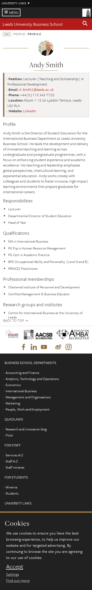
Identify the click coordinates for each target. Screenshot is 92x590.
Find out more (18, 580)
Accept (14, 567)
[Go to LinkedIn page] (34, 347)
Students (12, 493)
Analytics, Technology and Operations (32, 378)
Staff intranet (15, 467)
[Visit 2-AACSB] (36, 335)
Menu (13, 12)
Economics (13, 384)
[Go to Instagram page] (68, 347)
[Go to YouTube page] (44, 347)
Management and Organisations (28, 397)
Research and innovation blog (26, 429)
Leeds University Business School (33, 24)
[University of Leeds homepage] (86, 12)
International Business (21, 391)
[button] (85, 24)
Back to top (13, 320)
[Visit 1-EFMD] (11, 334)
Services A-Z (14, 455)
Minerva (11, 487)
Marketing (13, 403)
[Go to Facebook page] (23, 347)
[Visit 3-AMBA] (71, 335)
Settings (12, 574)
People (19, 34)
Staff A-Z (12, 461)
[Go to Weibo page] (58, 347)
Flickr (9, 435)
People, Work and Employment (28, 409)
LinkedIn (29, 111)
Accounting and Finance (22, 372)
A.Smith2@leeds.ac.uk (36, 89)
